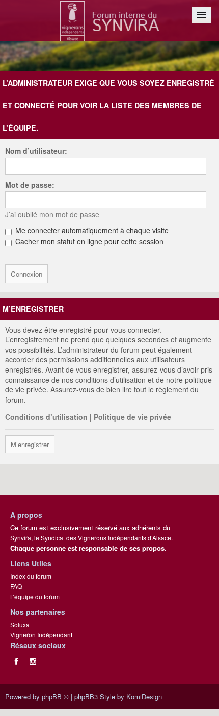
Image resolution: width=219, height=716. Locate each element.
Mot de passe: (29, 185)
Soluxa (20, 624)
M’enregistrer (30, 444)
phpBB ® (55, 696)
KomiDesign (144, 696)
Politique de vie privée (132, 417)
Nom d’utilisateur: (36, 150)
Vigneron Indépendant (41, 634)
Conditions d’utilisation (46, 417)
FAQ (16, 586)
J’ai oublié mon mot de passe (52, 214)
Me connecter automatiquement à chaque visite (91, 230)
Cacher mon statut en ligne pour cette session (88, 241)
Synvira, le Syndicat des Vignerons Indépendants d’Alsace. (91, 537)
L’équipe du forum (35, 596)
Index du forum (30, 576)
